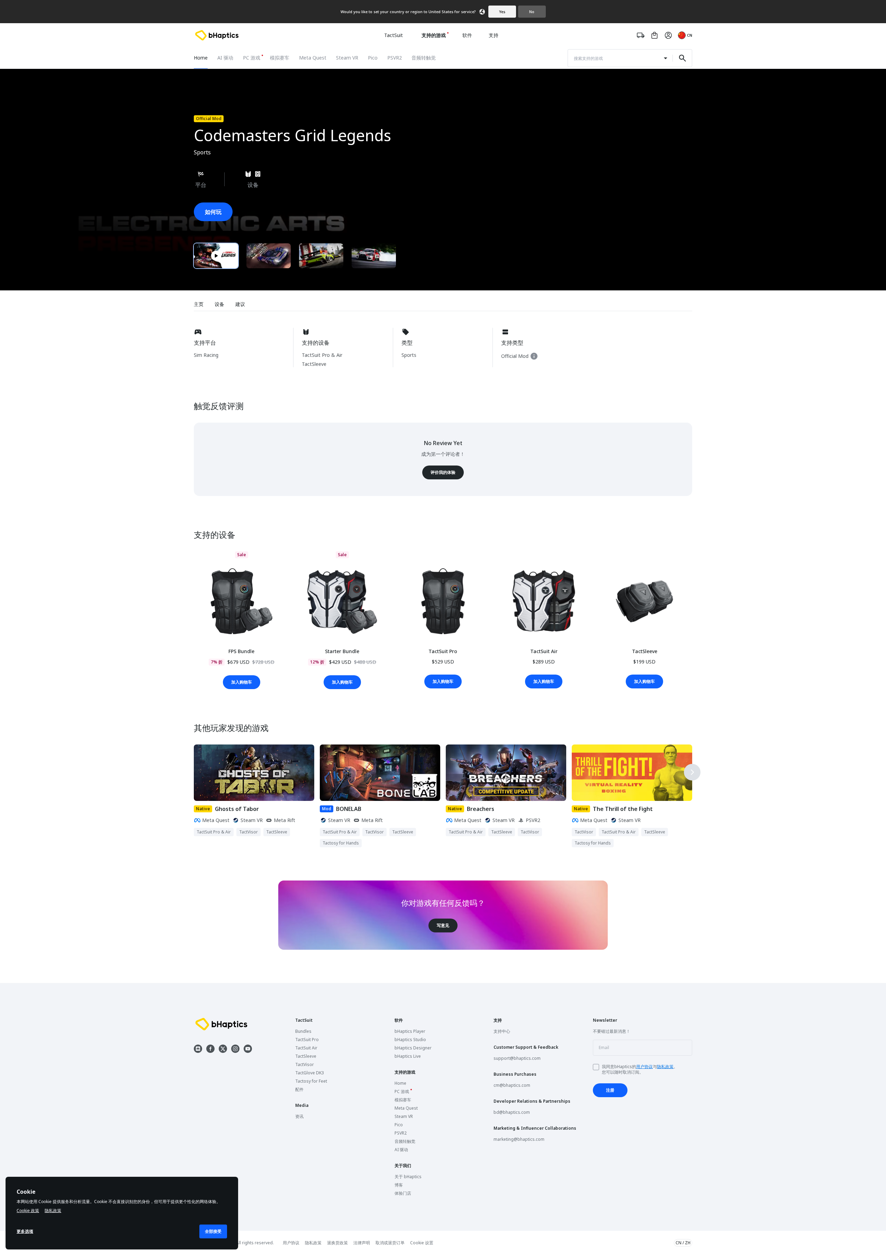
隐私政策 (665, 1066)
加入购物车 (241, 682)
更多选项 (25, 1231)
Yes (502, 11)
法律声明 (361, 1243)
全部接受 (213, 1231)
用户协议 (644, 1066)
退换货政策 (337, 1243)
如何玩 (213, 212)
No (531, 11)
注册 (610, 1090)
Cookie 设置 (421, 1243)
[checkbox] (596, 1067)
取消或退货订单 (390, 1243)
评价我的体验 (443, 472)
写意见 (443, 925)
